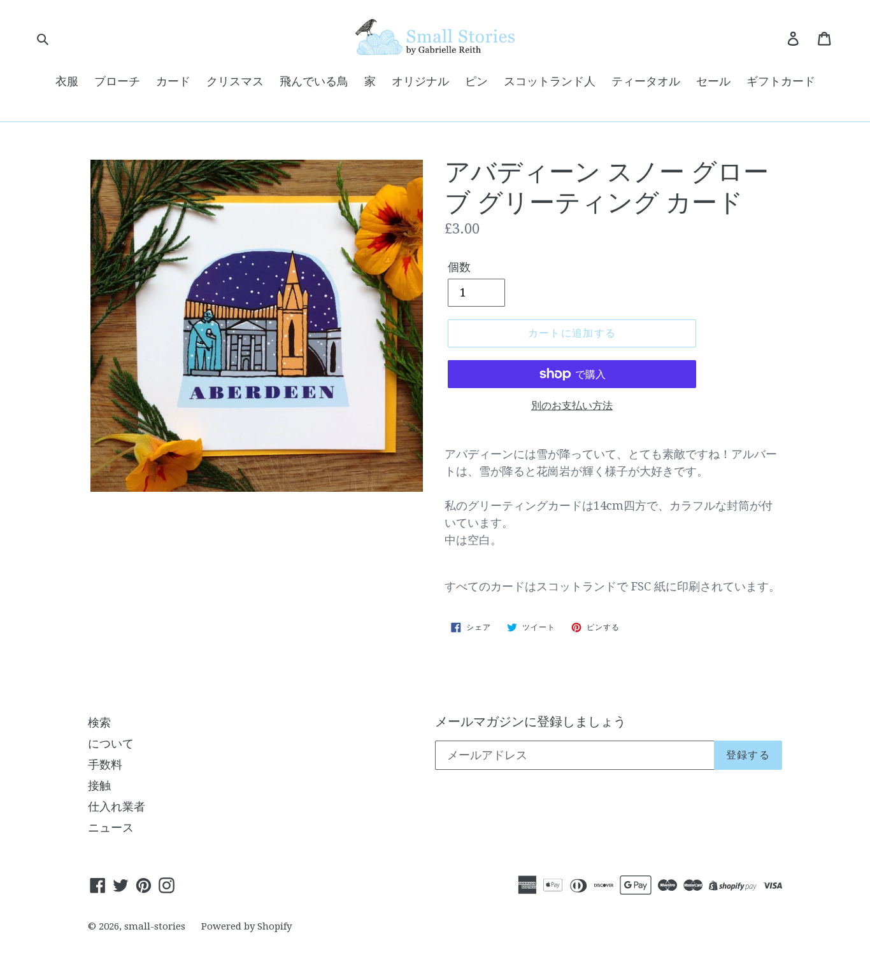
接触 (99, 785)
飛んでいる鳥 (314, 81)
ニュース (111, 827)
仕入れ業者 (116, 806)
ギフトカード (780, 81)
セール (713, 81)
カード (173, 81)
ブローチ (117, 81)
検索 (99, 722)
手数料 (105, 764)
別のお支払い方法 (572, 406)
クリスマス (235, 81)
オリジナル (420, 81)
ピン (476, 81)
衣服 (66, 81)
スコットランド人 (549, 81)
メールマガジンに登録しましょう (530, 721)
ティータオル (645, 81)
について (111, 743)
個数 (459, 267)
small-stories (154, 926)
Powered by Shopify (246, 926)
